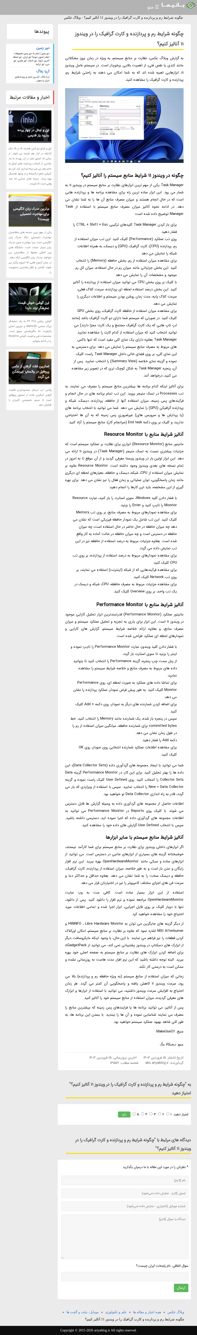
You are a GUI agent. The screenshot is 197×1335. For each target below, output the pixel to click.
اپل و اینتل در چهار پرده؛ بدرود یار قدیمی (33, 132)
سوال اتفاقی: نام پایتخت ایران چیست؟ (162, 1265)
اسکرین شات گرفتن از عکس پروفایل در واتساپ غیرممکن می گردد (30, 371)
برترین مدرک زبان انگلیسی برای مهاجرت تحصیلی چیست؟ (31, 214)
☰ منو (153, 7)
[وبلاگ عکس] (178, 5)
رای (124, 1114)
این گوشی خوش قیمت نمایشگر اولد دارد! (33, 305)
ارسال (181, 1288)
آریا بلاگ (42, 71)
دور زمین (43, 48)
